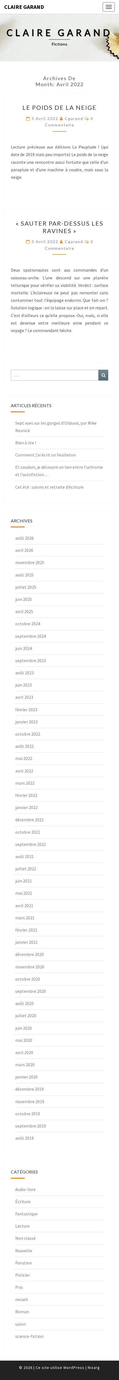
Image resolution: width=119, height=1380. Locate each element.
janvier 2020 (26, 1077)
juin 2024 (23, 648)
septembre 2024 (30, 636)
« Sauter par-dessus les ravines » (59, 227)
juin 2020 (23, 1028)
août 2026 (24, 538)
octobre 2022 (27, 734)
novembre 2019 (29, 1101)
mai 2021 (23, 893)
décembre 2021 (29, 819)
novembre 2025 (29, 562)
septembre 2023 (30, 660)
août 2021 (24, 856)
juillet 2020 (25, 1015)
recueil (21, 1299)
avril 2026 (24, 550)
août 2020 (24, 1003)
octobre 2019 (27, 1113)
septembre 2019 (30, 1126)
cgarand (74, 118)
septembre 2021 (30, 844)
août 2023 (24, 672)
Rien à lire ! (25, 442)
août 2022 (24, 746)
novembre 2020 (29, 967)
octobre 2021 (27, 832)
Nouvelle (23, 1250)
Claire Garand (24, 6)
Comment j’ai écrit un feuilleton (45, 455)
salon (20, 1324)
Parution (23, 1263)
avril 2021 (24, 905)
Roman (22, 1311)
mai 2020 (23, 1040)
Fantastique (26, 1213)
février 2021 (26, 930)
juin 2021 (23, 881)
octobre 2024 (27, 623)
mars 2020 (25, 1064)
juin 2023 (23, 685)
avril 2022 (24, 771)
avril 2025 (24, 611)
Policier (22, 1275)
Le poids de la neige (59, 107)
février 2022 (26, 795)
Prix (19, 1287)
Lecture (22, 1226)
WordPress (73, 1367)
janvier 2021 (26, 942)
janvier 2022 (26, 807)
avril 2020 (24, 1052)
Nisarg (94, 1367)
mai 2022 (23, 758)
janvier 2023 (26, 722)
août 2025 (24, 575)
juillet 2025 (25, 587)
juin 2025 (23, 599)
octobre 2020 (27, 979)
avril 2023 (24, 697)
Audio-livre (25, 1189)
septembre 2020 (30, 991)
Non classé (25, 1238)
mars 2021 (25, 917)
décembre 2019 (29, 1089)
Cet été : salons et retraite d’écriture (49, 487)
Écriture (22, 1201)
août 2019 (24, 1138)
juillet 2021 (25, 868)
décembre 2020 (29, 954)
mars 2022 (25, 783)
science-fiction (29, 1336)
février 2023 (26, 709)
